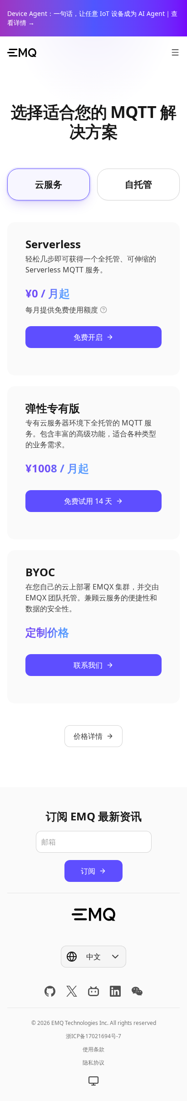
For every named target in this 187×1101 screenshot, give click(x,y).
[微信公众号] (137, 991)
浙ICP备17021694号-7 (93, 1036)
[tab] (48, 184)
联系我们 (88, 665)
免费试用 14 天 (88, 501)
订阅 (88, 871)
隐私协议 (93, 1062)
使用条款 (93, 1049)
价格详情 (88, 736)
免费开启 (88, 337)
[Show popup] (93, 1081)
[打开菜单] (175, 52)
